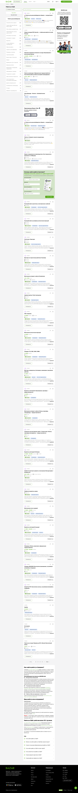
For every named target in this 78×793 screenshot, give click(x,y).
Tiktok (65, 786)
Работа (25, 1)
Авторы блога (48, 787)
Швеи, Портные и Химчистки (12, 76)
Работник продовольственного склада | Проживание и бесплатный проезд (37, 63)
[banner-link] (39, 122)
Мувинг (7, 59)
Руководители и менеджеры (12, 85)
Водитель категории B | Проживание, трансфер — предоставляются (36, 401)
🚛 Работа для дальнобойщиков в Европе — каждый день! (38, 25)
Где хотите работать (28, 201)
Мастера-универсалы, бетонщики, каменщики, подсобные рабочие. (38, 381)
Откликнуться (28, 35)
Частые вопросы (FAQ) (50, 782)
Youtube (65, 784)
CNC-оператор (27, 323)
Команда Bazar (48, 791)
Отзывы (47, 785)
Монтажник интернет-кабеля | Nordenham (34, 286)
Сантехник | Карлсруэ (29, 249)
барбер (26, 617)
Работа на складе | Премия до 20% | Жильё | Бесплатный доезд (38, 654)
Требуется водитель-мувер (31, 501)
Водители (8, 40)
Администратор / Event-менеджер (32, 305)
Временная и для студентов (12, 62)
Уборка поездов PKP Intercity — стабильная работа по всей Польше (38, 43)
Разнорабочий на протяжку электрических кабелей (37, 214)
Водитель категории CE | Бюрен (32, 462)
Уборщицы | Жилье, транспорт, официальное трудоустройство (35, 557)
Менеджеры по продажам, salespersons (11, 68)
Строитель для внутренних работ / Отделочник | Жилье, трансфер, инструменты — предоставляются (38, 442)
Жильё (32, 782)
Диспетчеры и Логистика (11, 57)
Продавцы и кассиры (10, 52)
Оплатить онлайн (68, 790)
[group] (14, 14)
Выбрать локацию (28, 16)
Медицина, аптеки (10, 65)
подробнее (52, 53)
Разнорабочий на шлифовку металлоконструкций (36, 231)
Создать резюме (49, 207)
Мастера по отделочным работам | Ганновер (35, 268)
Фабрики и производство (11, 90)
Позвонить (50, 177)
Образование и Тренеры (11, 71)
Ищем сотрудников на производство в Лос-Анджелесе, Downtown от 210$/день (37, 165)
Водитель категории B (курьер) (31, 537)
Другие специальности (11, 83)
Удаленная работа (10, 54)
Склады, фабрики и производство (10, 44)
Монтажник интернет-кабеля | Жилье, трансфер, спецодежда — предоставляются (36, 422)
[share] (50, 23)
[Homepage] (8, 1)
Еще (34, 1)
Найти (53, 19)
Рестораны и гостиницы (11, 35)
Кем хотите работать (28, 197)
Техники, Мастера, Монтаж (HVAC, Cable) (11, 26)
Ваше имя (26, 192)
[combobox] (26, 190)
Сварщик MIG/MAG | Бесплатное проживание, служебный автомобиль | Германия (38, 577)
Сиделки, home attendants (11, 49)
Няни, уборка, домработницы (12, 29)
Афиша (32, 789)
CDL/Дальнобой (34, 787)
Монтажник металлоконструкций (32, 342)
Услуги (30, 1)
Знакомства (33, 791)
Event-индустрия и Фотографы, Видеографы (11, 80)
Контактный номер (27, 187)
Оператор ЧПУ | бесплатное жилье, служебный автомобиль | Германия (38, 597)
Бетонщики (27, 636)
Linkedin (65, 788)
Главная (7, 4)
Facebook (66, 782)
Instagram (66, 780)
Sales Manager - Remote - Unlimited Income (34, 103)
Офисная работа (9, 47)
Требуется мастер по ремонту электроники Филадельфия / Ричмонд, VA (38, 481)
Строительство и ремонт (11, 22)
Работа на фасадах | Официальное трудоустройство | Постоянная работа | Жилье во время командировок (37, 84)
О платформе (48, 780)
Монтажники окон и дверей (31, 518)
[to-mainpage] (10, 778)
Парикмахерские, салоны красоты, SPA (11, 32)
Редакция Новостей (49, 789)
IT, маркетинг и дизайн (10, 74)
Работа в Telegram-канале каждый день (34, 147)
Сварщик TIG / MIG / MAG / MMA (32, 361)
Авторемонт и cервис (10, 38)
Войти (48, 1)
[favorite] (53, 23)
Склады (8, 88)
